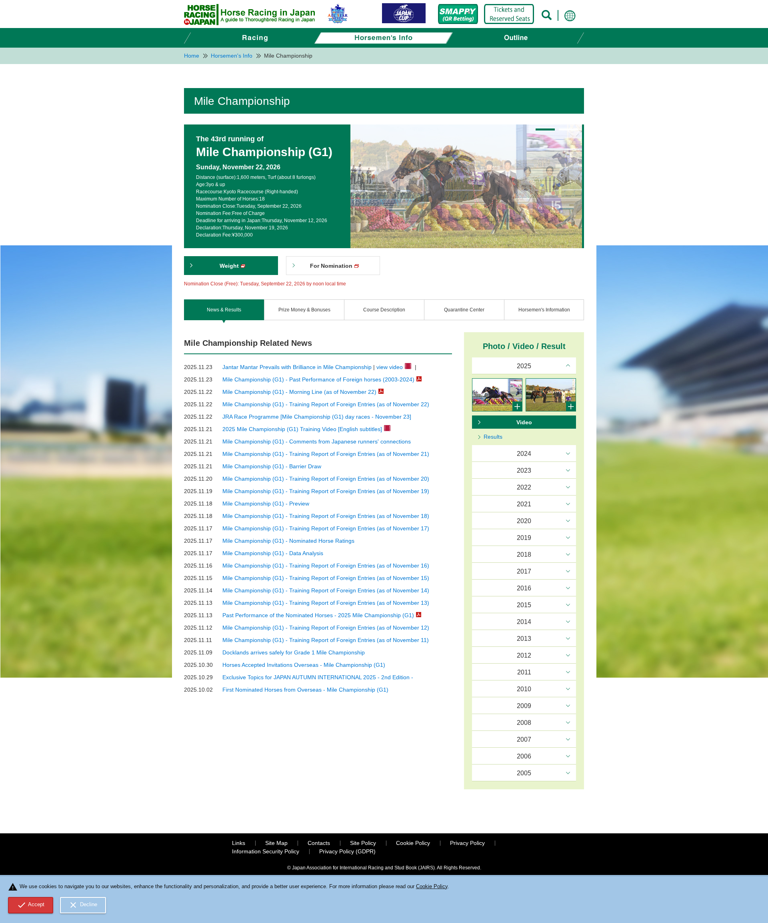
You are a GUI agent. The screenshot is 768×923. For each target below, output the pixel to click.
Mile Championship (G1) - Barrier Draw (271, 466)
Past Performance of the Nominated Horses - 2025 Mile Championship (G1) (318, 615)
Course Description (384, 310)
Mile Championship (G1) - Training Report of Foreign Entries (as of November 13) (325, 603)
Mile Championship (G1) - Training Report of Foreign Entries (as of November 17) (325, 528)
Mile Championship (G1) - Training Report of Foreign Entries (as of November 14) (325, 590)
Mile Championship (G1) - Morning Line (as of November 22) (299, 392)
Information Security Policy (265, 851)
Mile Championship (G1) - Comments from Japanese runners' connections (316, 441)
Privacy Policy (467, 843)
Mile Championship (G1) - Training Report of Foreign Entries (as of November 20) (325, 479)
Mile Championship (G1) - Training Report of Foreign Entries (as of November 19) (325, 491)
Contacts (319, 843)
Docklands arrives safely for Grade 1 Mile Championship (293, 652)
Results (493, 436)
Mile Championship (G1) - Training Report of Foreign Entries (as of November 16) (325, 565)
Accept (31, 905)
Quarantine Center (464, 310)
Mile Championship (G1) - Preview (265, 503)
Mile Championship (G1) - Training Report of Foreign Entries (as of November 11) (325, 640)
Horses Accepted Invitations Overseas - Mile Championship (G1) (303, 665)
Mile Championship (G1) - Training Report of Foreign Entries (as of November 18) (325, 516)
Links (238, 843)
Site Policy (363, 843)
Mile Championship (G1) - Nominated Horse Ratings (288, 541)
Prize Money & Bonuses (304, 310)
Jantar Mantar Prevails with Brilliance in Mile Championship (297, 367)
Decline (82, 905)
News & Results (224, 310)
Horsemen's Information (544, 310)
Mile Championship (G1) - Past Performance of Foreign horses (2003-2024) (318, 379)
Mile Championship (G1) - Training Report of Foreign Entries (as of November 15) (325, 578)
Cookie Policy (413, 843)
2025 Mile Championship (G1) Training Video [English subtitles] (302, 429)
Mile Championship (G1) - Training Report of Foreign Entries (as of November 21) (325, 454)
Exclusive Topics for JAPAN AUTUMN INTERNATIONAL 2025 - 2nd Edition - (317, 677)
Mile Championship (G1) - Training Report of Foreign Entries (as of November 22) (325, 404)
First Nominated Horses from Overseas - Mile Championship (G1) (305, 689)
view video (389, 367)
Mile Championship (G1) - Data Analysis (272, 553)
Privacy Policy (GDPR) (347, 851)
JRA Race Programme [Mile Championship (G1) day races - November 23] (316, 416)
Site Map (276, 843)
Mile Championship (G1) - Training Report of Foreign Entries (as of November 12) (325, 627)
